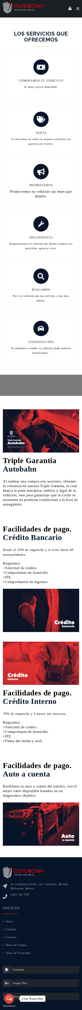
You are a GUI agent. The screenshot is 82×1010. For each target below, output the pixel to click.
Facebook (18, 969)
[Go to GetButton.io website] (9, 1006)
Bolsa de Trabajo (16, 945)
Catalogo (11, 929)
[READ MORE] (70, 8)
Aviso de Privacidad (18, 953)
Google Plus (19, 983)
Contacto (11, 937)
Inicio (9, 921)
